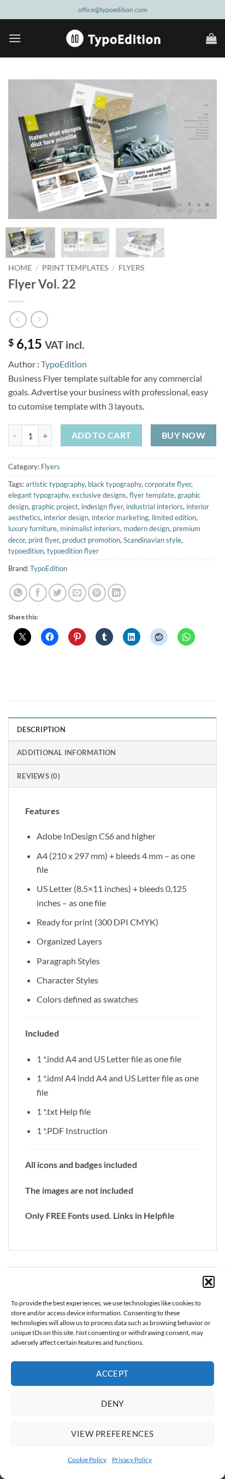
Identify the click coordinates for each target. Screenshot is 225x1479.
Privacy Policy (132, 1459)
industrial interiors (154, 506)
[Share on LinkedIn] (117, 593)
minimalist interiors (90, 528)
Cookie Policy (87, 1459)
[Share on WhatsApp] (18, 593)
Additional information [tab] (66, 752)
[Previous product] (39, 319)
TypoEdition (64, 364)
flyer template (151, 495)
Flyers (131, 267)
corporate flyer (168, 484)
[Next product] (17, 319)
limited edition (174, 517)
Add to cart (102, 435)
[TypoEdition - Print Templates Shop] (112, 38)
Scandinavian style (152, 540)
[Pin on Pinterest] (97, 593)
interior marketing (120, 517)
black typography (114, 484)
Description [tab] (41, 729)
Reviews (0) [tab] (38, 776)
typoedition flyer (73, 550)
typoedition (26, 550)
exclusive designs (99, 495)
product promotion (91, 540)
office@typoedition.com (112, 9)
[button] (208, 1281)
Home (20, 267)
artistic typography (55, 484)
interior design (66, 517)
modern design (146, 528)
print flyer (43, 540)
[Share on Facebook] (38, 593)
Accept (112, 1373)
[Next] (199, 149)
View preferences (112, 1433)
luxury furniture (32, 528)
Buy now (183, 435)
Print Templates (75, 267)
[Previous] (26, 149)
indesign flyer (102, 506)
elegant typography (38, 495)
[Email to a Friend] (77, 593)
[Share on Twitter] (58, 593)
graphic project (55, 506)
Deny (112, 1403)
